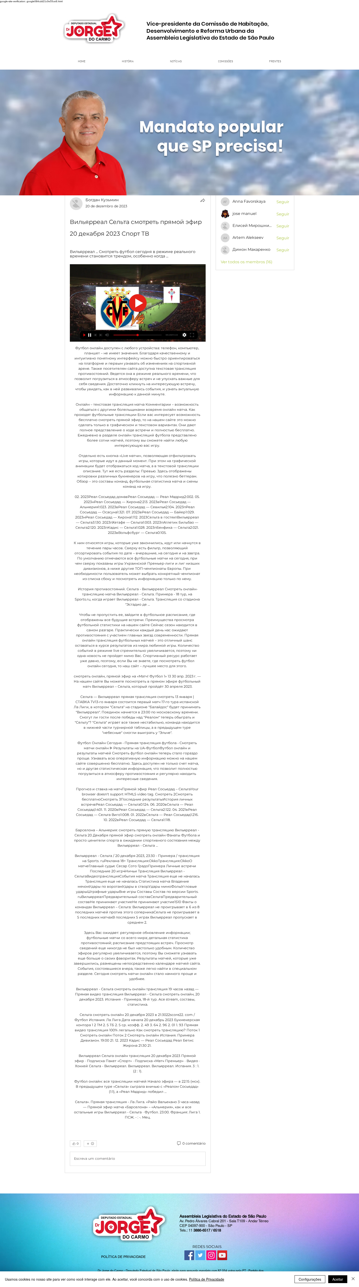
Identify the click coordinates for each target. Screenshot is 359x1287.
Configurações (310, 1279)
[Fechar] (353, 1279)
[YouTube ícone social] (222, 1255)
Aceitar (337, 1279)
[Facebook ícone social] (189, 1255)
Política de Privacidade (206, 1279)
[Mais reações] (90, 1143)
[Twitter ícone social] (200, 1255)
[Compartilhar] (203, 200)
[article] (138, 682)
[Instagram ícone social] (211, 1255)
